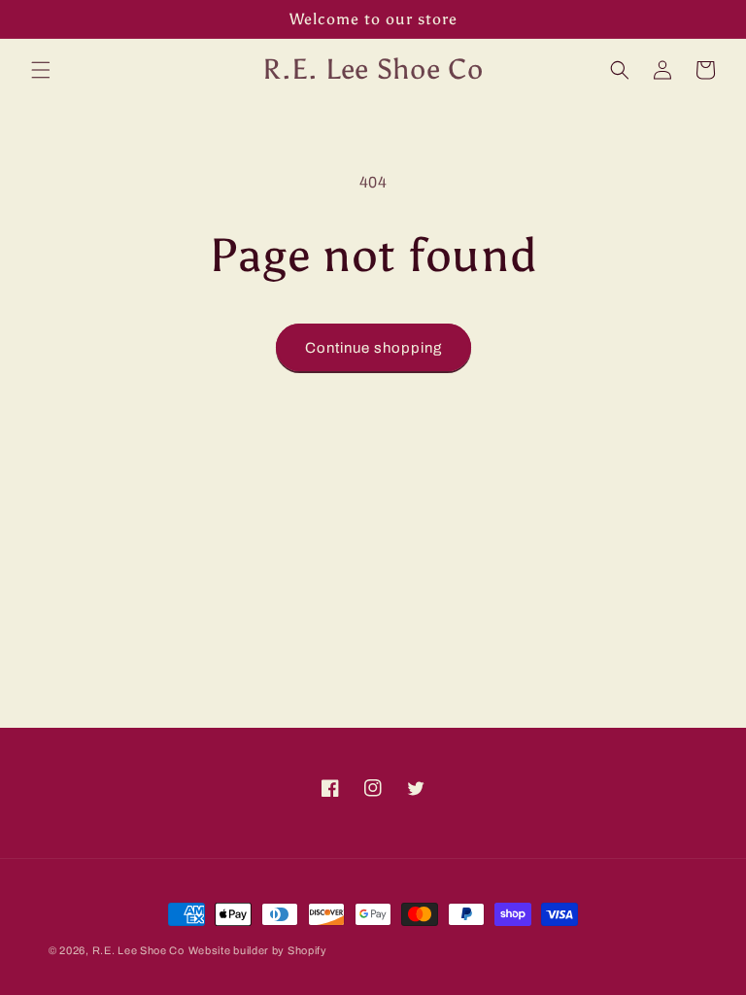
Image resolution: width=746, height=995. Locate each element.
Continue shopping (373, 348)
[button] (40, 70)
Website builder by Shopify (257, 950)
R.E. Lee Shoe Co (138, 950)
